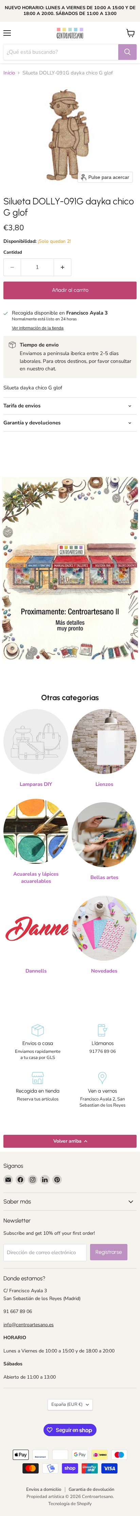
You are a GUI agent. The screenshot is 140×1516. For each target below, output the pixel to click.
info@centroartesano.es (28, 1324)
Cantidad (12, 252)
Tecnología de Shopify (70, 1504)
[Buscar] (127, 52)
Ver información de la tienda (38, 328)
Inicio (9, 73)
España (67, 1404)
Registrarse (108, 1252)
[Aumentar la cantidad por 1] (62, 267)
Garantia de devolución (91, 1489)
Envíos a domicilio (43, 1489)
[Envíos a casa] (37, 1042)
